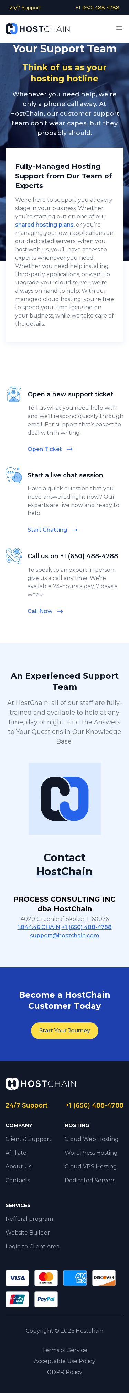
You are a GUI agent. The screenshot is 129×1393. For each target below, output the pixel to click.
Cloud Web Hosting (92, 1139)
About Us (18, 1166)
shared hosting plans (44, 224)
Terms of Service (64, 1350)
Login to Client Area (33, 1246)
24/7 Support (25, 7)
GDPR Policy (64, 1372)
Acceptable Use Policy (64, 1361)
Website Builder (28, 1232)
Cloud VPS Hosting (91, 1166)
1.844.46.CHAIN (39, 927)
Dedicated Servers (90, 1180)
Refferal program (29, 1219)
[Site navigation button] (119, 28)
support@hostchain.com (64, 935)
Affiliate (16, 1153)
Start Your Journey (64, 1030)
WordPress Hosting (91, 1153)
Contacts (18, 1180)
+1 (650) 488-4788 (97, 7)
